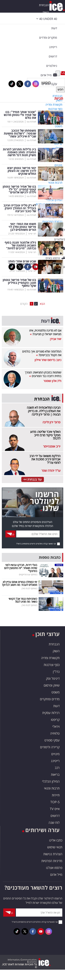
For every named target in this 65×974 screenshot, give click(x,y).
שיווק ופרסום (52, 685)
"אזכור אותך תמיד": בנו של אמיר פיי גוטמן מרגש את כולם (20, 115)
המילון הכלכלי (51, 781)
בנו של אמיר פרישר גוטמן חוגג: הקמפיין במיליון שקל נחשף (19, 282)
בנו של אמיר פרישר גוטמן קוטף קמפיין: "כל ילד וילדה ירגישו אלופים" (19, 189)
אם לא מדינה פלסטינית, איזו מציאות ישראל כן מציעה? (45, 332)
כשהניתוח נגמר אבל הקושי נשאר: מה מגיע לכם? (23, 600)
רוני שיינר (32, 233)
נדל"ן (56, 671)
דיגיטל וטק (53, 678)
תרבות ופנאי (52, 788)
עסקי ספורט (52, 740)
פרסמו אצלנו (54, 867)
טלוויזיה (55, 733)
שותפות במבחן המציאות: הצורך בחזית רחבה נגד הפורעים (43, 374)
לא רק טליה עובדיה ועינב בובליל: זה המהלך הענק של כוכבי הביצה (19, 208)
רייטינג (55, 761)
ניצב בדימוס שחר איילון (48, 360)
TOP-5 (55, 802)
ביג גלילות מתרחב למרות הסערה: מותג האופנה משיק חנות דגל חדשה (19, 152)
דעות (54, 28)
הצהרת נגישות (52, 854)
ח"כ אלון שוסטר (52, 381)
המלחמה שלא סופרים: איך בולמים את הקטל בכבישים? (41, 353)
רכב (57, 767)
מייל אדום (56, 874)
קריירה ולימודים (50, 747)
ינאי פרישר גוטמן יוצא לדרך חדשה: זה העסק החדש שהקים (21, 170)
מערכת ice (31, 121)
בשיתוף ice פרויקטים (28, 574)
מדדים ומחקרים (50, 699)
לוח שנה (54, 822)
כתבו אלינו (55, 840)
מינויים (55, 754)
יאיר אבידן (55, 339)
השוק (45, 12)
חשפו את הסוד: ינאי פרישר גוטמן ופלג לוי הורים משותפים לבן (22, 226)
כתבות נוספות (49, 557)
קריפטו (55, 719)
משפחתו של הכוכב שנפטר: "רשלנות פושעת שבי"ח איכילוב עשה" (20, 133)
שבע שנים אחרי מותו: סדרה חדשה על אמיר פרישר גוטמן (22, 264)
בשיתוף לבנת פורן (29, 588)
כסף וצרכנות (52, 665)
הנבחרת (44, 5)
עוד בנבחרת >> (32, 479)
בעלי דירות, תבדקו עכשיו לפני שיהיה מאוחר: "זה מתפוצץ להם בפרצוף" (20, 568)
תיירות (56, 795)
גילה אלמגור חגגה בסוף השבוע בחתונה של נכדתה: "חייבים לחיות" (20, 245)
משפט (55, 692)
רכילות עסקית (51, 713)
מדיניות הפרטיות (51, 861)
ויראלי (56, 726)
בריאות (55, 774)
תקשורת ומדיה (50, 658)
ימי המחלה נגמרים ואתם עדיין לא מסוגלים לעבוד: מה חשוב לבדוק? (19, 583)
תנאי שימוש (54, 847)
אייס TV (55, 809)
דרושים (55, 815)
